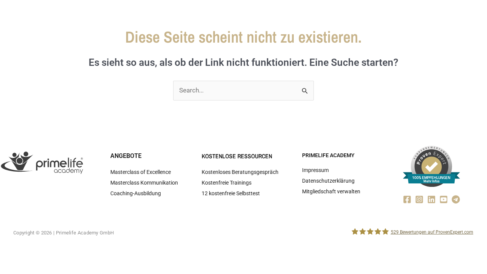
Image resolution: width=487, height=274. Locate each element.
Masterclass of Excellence (140, 172)
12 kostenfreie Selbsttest (231, 193)
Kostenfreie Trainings (226, 183)
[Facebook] (407, 199)
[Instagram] (419, 199)
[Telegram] (456, 199)
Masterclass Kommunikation (144, 183)
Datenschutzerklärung (328, 181)
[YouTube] (443, 199)
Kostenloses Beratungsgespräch (240, 172)
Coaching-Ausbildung (135, 193)
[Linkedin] (431, 199)
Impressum (315, 170)
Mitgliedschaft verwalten (331, 191)
